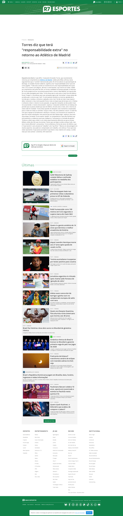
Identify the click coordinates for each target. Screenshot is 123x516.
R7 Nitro (37, 463)
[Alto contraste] (23, 68)
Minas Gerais (56, 469)
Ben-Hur (70, 453)
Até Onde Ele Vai (72, 445)
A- (28, 68)
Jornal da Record (72, 482)
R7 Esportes (24, 39)
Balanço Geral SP (72, 450)
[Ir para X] (107, 2)
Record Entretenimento (94, 458)
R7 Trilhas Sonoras (93, 450)
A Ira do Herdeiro (72, 437)
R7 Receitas (37, 466)
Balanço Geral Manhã (73, 447)
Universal (91, 479)
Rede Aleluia (92, 469)
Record (44, 2)
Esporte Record (71, 474)
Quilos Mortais (71, 487)
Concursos (55, 447)
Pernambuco (56, 474)
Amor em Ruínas (72, 440)
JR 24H (39, 2)
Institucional (94, 431)
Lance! (24, 447)
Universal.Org (92, 482)
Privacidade (37, 504)
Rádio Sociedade (93, 453)
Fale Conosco (30, 504)
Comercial (91, 440)
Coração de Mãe (72, 469)
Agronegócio (56, 434)
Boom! (69, 455)
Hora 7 (54, 461)
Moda (36, 458)
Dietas (36, 445)
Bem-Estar (37, 437)
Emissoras (91, 442)
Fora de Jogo (26, 442)
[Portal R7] (3, 2)
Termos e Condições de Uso (47, 504)
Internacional (56, 466)
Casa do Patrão (71, 463)
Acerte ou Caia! (71, 434)
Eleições (23, 2)
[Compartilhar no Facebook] (66, 63)
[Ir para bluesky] (65, 504)
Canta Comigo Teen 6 (73, 461)
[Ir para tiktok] (88, 504)
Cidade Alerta (71, 466)
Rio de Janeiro (56, 476)
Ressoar (91, 474)
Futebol (24, 445)
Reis (69, 490)
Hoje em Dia (71, 479)
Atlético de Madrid (46, 80)
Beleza (36, 434)
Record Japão (92, 463)
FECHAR (89, 513)
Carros (54, 442)
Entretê (29, 2)
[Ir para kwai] (76, 504)
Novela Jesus (71, 484)
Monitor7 (55, 471)
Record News (51, 2)
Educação (55, 455)
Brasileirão (25, 437)
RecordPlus (91, 447)
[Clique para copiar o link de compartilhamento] (76, 63)
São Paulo (55, 479)
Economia (55, 453)
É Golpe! (55, 458)
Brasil (54, 437)
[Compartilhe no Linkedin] (68, 63)
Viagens (36, 471)
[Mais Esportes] (61, 9)
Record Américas (93, 455)
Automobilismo (26, 434)
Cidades (54, 445)
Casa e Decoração (39, 440)
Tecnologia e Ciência (57, 484)
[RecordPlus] (97, 2)
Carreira (91, 437)
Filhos (36, 453)
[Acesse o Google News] (73, 63)
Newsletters (92, 445)
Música (36, 461)
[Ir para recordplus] (84, 504)
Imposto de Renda (57, 463)
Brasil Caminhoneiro (73, 458)
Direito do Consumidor (58, 450)
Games (36, 455)
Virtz (36, 474)
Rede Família (92, 471)
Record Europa (92, 461)
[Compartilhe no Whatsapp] (71, 63)
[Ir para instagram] (109, 2)
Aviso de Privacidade (80, 512)
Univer (90, 476)
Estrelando (37, 447)
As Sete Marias (71, 442)
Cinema (36, 442)
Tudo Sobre (55, 487)
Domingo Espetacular (73, 471)
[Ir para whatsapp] (95, 504)
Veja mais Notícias (50, 421)
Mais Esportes (31, 39)
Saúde (54, 482)
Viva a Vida (37, 476)
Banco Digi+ (92, 434)
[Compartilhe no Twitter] (63, 63)
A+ (26, 68)
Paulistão (25, 453)
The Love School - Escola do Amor (76, 492)
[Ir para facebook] (105, 2)
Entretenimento (41, 431)
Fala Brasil (70, 476)
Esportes (34, 2)
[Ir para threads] (80, 504)
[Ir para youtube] (99, 504)
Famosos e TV (38, 450)
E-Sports (25, 440)
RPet (36, 469)
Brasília (17, 2)
